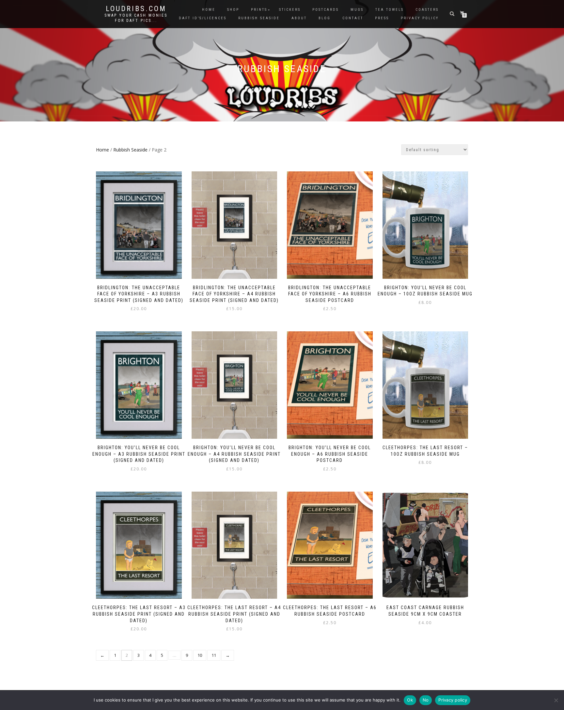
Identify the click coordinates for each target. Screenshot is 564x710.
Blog (325, 18)
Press (382, 18)
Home (208, 10)
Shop (233, 10)
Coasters (427, 10)
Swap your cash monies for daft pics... (135, 18)
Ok (410, 699)
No (426, 699)
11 (214, 655)
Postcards (325, 10)
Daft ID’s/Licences (203, 18)
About (299, 18)
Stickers (290, 10)
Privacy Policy (420, 18)
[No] (556, 700)
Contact (352, 18)
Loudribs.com (136, 9)
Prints (259, 10)
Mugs (357, 10)
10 (199, 655)
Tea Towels (389, 10)
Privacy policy (452, 699)
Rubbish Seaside (259, 18)
